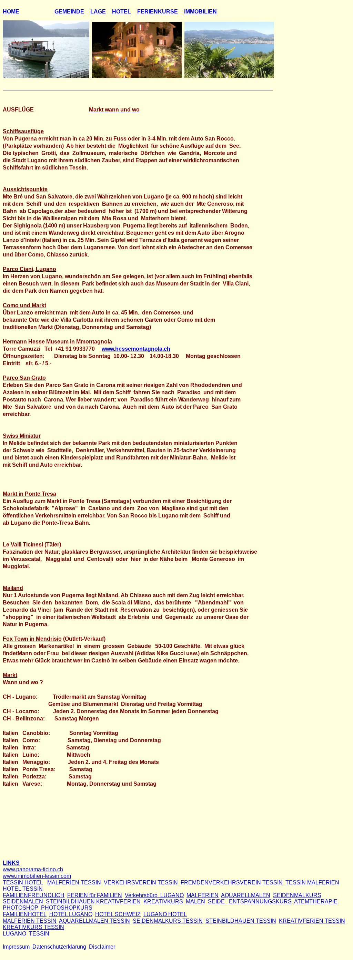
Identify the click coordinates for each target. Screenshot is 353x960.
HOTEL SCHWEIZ (118, 914)
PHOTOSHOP (20, 908)
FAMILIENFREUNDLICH (33, 895)
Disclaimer (102, 947)
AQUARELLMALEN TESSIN (94, 921)
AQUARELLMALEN (245, 895)
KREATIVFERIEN (118, 901)
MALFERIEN (202, 895)
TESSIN (39, 934)
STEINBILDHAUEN (70, 901)
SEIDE (216, 901)
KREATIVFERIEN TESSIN (312, 921)
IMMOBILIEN (200, 11)
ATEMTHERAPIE (315, 901)
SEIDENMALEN (23, 901)
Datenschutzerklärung (59, 947)
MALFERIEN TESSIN (74, 882)
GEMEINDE (69, 11)
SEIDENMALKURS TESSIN (168, 921)
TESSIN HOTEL (23, 882)
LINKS (11, 863)
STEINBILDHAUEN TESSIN (240, 921)
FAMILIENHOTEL (25, 914)
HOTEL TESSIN (23, 889)
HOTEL (121, 11)
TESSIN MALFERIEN (312, 882)
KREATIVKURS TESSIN (33, 927)
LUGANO (14, 934)
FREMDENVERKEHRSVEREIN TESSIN (232, 882)
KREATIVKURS (163, 901)
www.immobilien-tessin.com (37, 876)
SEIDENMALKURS (297, 895)
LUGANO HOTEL (165, 914)
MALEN (195, 901)
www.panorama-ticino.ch (33, 869)
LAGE (98, 11)
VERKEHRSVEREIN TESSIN (141, 882)
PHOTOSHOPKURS (66, 908)
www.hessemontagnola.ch (136, 349)
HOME (11, 11)
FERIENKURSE (157, 11)
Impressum (16, 947)
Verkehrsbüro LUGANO (154, 895)
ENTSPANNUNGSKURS (260, 901)
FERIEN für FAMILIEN (94, 895)
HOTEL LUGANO (70, 914)
